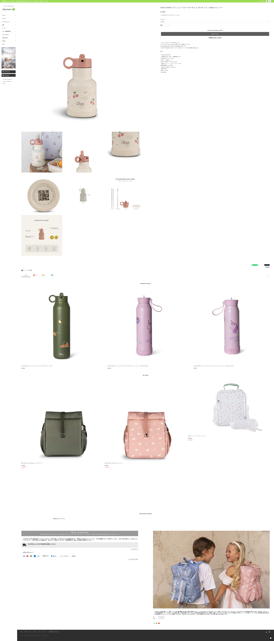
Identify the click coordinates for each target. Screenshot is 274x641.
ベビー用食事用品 (6, 31)
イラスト (4, 18)
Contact (6, 75)
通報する (267, 267)
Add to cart (215, 34)
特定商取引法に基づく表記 (54, 631)
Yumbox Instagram (7, 79)
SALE (3, 44)
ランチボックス (5, 21)
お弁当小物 (4, 37)
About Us (262, 1)
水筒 (3, 25)
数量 (161, 25)
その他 (3, 41)
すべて (26, 275)
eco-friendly (5, 34)
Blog (4, 83)
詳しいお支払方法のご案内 (133, 559)
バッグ (3, 28)
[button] (22, 435)
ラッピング (162, 19)
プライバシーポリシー (43, 631)
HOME (21, 631)
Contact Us (35, 631)
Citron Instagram (7, 81)
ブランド (4, 15)
